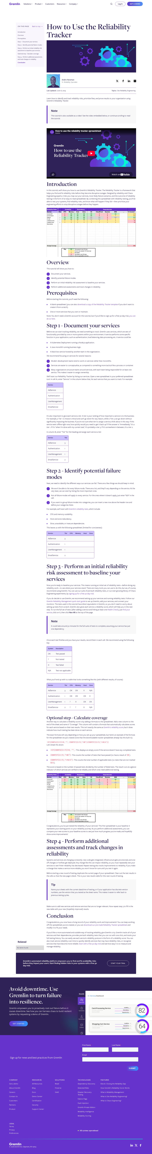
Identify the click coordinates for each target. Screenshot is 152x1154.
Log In (120, 4)
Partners (12, 1105)
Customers (49, 4)
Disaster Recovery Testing (85, 1093)
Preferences (14, 1133)
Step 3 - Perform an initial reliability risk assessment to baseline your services (30, 49)
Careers (12, 1092)
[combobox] (111, 4)
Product (12, 1109)
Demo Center (37, 1096)
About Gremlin (14, 1088)
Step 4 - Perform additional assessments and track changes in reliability (30, 58)
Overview (21, 35)
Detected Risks (83, 1088)
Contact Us (13, 1096)
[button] (28, 4)
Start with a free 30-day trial (90, 943)
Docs (34, 1092)
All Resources (37, 1084)
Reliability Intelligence (86, 1111)
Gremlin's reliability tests (78, 509)
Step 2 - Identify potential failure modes (30, 45)
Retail (57, 1084)
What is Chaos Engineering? (111, 1100)
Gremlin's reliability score (113, 727)
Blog (33, 1088)
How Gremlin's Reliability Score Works (115, 1088)
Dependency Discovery (86, 1084)
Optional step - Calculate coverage (28, 54)
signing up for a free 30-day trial (81, 593)
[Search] (111, 4)
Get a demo (13, 1084)
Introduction (21, 32)
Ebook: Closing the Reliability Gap (113, 1084)
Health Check (112, 609)
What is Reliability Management (112, 1092)
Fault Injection (83, 1103)
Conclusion (21, 62)
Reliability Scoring (84, 1116)
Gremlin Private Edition (86, 1107)
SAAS (57, 1092)
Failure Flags (82, 1099)
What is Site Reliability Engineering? (114, 1096)
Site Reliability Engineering (126, 91)
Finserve (58, 1088)
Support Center (38, 1109)
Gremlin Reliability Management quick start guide (66, 601)
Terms (11, 1126)
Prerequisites (22, 38)
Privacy (12, 1130)
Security (35, 1105)
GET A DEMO (135, 4)
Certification (37, 1100)
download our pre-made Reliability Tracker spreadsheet (105, 925)
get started (18, 1023)
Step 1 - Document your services (27, 42)
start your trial (118, 963)
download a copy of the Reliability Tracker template (97, 304)
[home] (14, 4)
